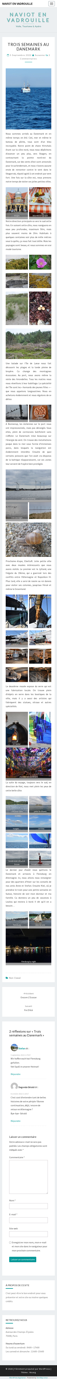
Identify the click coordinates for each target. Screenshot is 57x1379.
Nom (12, 1200)
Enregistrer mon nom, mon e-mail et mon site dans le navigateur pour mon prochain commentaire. (29, 1246)
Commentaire (17, 1157)
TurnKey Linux (42, 1378)
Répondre (15, 1074)
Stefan (21, 1048)
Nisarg (33, 1372)
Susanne (40, 55)
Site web (13, 1228)
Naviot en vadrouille (17, 3)
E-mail (13, 1214)
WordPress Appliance (17, 1378)
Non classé (15, 977)
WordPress (44, 1369)
